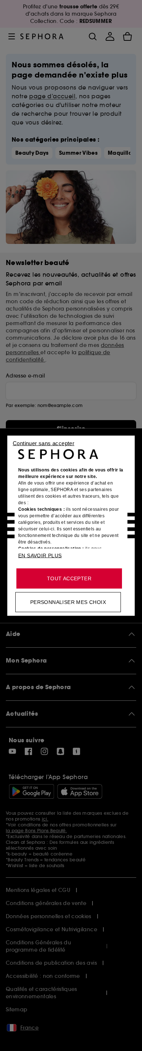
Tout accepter (69, 578)
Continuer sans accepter (43, 443)
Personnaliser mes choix (68, 602)
